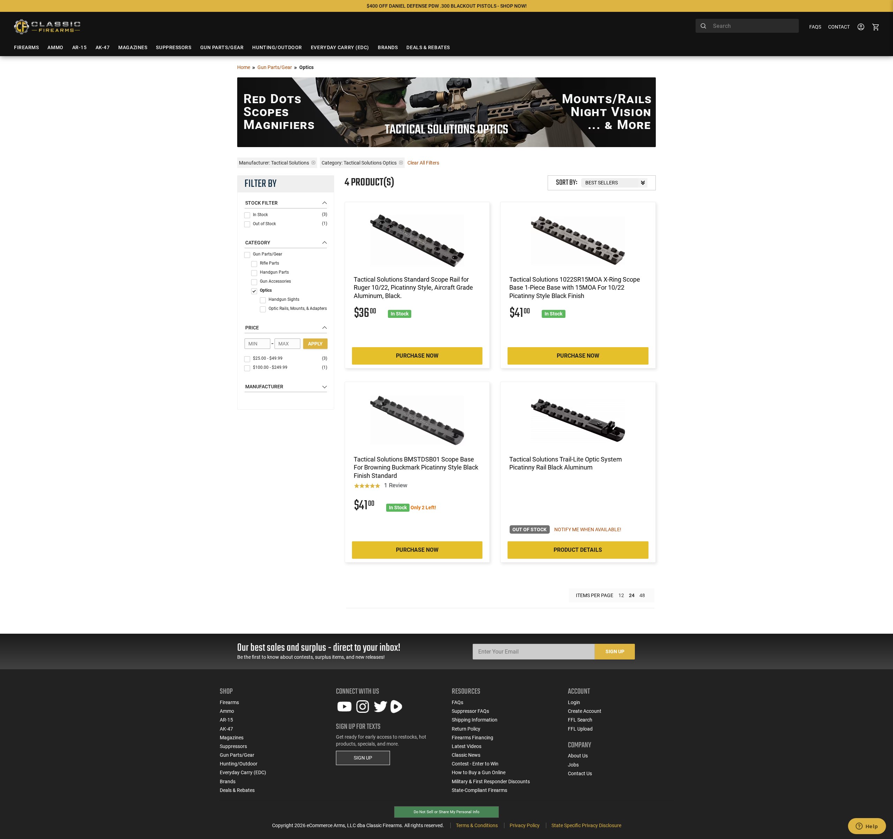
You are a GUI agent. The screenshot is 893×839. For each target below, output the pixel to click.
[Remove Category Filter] (401, 163)
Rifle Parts (269, 263)
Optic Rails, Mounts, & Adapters (298, 308)
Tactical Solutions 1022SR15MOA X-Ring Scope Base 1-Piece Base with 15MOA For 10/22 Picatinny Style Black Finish (574, 287)
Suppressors (233, 746)
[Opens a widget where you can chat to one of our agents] (867, 827)
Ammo (227, 711)
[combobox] (747, 26)
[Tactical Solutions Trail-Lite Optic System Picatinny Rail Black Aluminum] (578, 420)
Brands (227, 781)
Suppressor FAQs (470, 711)
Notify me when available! (587, 529)
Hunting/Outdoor (238, 763)
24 (632, 595)
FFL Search (580, 720)
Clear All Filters (423, 163)
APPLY (315, 343)
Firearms (229, 702)
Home (243, 67)
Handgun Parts (274, 272)
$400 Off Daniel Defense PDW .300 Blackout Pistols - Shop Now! (447, 6)
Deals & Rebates (237, 790)
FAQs (815, 27)
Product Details (578, 550)
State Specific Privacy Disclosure (586, 825)
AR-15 (226, 720)
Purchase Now (417, 355)
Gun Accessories (275, 281)
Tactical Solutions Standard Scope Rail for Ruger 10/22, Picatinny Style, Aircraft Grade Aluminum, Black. (413, 287)
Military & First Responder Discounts (491, 781)
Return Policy (466, 729)
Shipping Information (474, 720)
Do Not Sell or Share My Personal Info (446, 812)
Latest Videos (466, 746)
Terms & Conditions (477, 825)
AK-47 (226, 729)
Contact (839, 27)
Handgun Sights (284, 299)
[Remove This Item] (313, 163)
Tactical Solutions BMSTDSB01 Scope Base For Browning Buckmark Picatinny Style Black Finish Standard (416, 467)
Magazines (231, 737)
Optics (266, 290)
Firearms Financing (472, 737)
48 (642, 595)
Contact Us (580, 773)
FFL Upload (580, 729)
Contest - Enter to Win (475, 763)
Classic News (466, 755)
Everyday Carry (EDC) (243, 772)
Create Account (584, 711)
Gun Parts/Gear (274, 67)
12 (621, 595)
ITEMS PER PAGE (594, 595)
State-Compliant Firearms (479, 790)
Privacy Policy (525, 825)
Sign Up (615, 651)
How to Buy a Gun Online (478, 772)
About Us (578, 755)
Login (574, 702)
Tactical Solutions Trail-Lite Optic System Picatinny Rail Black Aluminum (565, 463)
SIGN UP (363, 758)
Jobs (573, 765)
